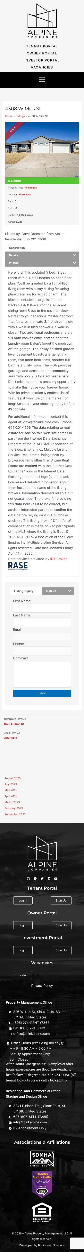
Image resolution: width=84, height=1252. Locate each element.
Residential (31, 187)
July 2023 (10, 784)
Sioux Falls (25, 194)
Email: (17, 629)
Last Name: (22, 615)
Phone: (18, 644)
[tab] (42, 248)
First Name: (22, 601)
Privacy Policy (42, 986)
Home (9, 116)
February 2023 (13, 808)
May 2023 (10, 790)
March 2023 (12, 802)
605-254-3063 (58, 1074)
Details (13, 255)
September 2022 (15, 814)
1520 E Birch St (15, 722)
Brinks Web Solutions (51, 1245)
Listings (20, 116)
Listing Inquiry (23, 591)
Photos (14, 262)
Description (17, 247)
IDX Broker (58, 559)
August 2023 (12, 778)
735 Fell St (12, 736)
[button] (42, 80)
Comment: (21, 658)
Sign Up (51, 590)
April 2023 (10, 796)
